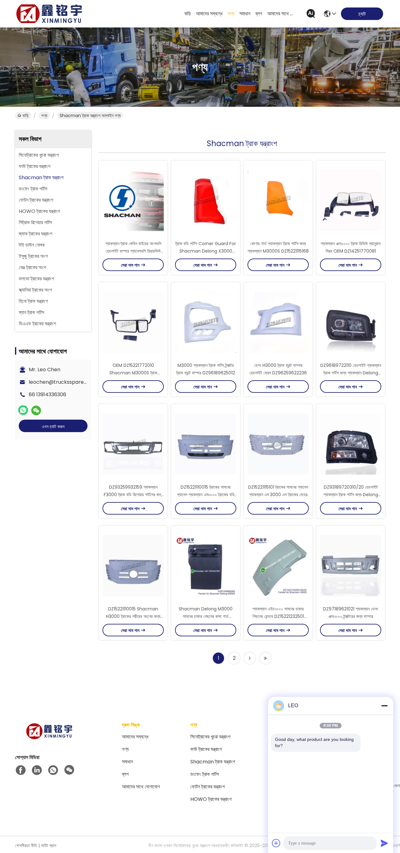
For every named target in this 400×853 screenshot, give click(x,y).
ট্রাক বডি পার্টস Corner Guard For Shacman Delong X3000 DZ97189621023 (205, 251)
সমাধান (244, 13)
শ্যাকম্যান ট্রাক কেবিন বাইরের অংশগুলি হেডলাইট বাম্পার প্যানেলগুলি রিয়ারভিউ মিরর (133, 251)
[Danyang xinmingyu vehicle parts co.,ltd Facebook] (20, 770)
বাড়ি (187, 13)
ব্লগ (258, 13)
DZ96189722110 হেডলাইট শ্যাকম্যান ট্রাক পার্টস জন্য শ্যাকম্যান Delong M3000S (350, 372)
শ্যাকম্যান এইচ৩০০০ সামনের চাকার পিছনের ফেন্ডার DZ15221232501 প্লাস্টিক (278, 616)
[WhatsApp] (23, 410)
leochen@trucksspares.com (63, 382)
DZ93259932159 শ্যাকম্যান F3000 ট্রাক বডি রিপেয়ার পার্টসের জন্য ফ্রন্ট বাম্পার (133, 494)
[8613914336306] (53, 770)
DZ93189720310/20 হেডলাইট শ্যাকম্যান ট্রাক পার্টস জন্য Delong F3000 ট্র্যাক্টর (350, 494)
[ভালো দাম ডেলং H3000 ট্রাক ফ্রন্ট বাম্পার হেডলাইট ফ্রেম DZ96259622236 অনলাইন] (278, 322)
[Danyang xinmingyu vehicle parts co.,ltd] (49, 13)
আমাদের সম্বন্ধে (209, 13)
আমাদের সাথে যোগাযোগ (282, 13)
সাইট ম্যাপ (48, 845)
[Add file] (276, 843)
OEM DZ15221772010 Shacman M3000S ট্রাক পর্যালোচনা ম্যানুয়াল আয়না (133, 372)
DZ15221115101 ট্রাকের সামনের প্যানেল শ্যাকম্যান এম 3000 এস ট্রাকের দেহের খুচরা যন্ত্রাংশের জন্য (278, 494)
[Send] (384, 843)
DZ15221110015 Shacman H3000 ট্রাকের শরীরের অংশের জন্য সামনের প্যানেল (133, 616)
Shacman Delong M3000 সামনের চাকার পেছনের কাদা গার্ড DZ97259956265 (205, 616)
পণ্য (231, 13)
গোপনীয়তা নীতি (26, 845)
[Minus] (384, 705)
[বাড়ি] (49, 738)
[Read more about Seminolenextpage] (249, 658)
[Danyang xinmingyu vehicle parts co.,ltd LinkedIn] (36, 770)
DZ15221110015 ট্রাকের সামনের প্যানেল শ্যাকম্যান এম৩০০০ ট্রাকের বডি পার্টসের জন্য (206, 494)
